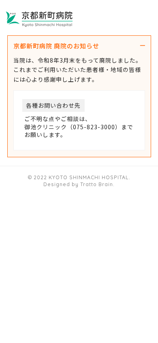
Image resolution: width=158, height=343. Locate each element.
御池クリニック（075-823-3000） (72, 127)
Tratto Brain (96, 184)
